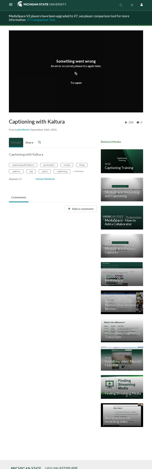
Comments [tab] (18, 197)
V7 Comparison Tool (41, 20)
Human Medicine (45, 178)
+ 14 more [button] (78, 171)
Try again (76, 82)
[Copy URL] (76, 74)
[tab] (16, 142)
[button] (12, 4)
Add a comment (82, 208)
